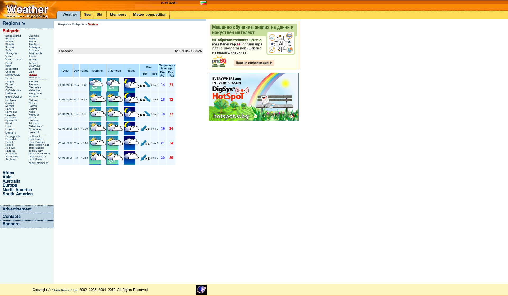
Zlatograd (35, 77)
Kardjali (10, 105)
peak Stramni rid (39, 162)
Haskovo (11, 100)
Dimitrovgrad (13, 74)
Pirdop (9, 144)
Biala (8, 65)
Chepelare (35, 87)
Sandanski (12, 156)
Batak (9, 62)
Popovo (10, 147)
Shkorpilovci (36, 126)
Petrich (10, 141)
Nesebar (34, 114)
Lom (8, 126)
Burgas (10, 38)
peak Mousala (38, 156)
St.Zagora (11, 53)
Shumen (34, 35)
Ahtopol (34, 100)
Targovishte (36, 53)
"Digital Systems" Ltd (64, 290)
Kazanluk (11, 117)
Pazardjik (11, 139)
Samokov (11, 153)
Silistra (33, 38)
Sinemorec (35, 129)
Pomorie (34, 120)
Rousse (10, 47)
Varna (9, 56)
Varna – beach (14, 59)
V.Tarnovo (35, 65)
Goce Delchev (14, 96)
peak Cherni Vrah (40, 153)
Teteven (34, 56)
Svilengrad (35, 47)
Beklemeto (35, 136)
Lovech (10, 129)
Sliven (33, 41)
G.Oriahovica (13, 90)
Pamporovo (36, 93)
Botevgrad (12, 68)
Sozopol (34, 132)
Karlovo (10, 108)
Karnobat (11, 111)
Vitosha (34, 96)
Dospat (10, 81)
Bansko (34, 81)
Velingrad (35, 68)
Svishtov (34, 50)
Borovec (34, 84)
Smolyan (34, 44)
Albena (33, 102)
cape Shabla (37, 147)
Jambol (10, 102)
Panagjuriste (13, 136)
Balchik (33, 105)
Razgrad (10, 150)
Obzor (33, 117)
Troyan (33, 62)
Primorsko (35, 123)
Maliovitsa (35, 90)
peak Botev (36, 150)
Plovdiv (10, 44)
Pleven (10, 41)
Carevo (33, 108)
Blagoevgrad (13, 35)
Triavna (33, 59)
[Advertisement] (120, 35)
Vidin (32, 71)
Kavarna (10, 114)
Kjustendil (11, 120)
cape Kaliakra (37, 141)
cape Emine (36, 139)
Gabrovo (11, 93)
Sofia (8, 50)
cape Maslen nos (39, 144)
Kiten (32, 111)
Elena (9, 87)
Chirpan (10, 71)
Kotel (8, 123)
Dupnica (10, 84)
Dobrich (10, 78)
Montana (11, 132)
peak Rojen (36, 159)
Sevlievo (10, 159)
